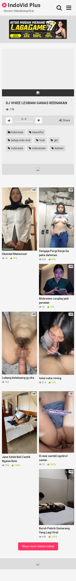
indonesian (39, 148)
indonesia (17, 148)
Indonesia (17, 132)
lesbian (59, 148)
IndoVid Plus (23, 5)
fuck (42, 140)
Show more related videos (38, 546)
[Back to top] (69, 573)
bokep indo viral (20, 140)
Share (66, 120)
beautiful (37, 132)
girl (55, 140)
